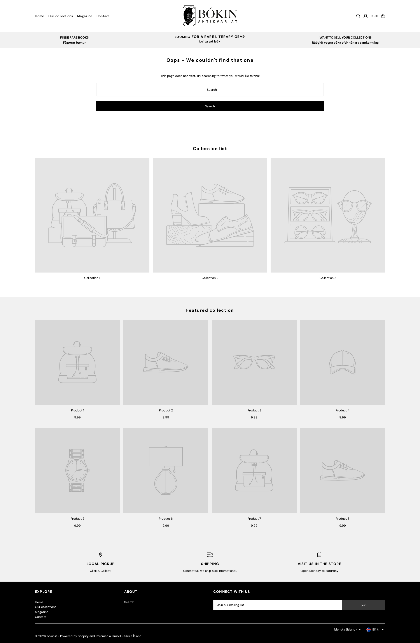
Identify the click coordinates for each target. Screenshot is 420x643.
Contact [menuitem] (102, 16)
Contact (40, 617)
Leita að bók (209, 41)
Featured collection (210, 310)
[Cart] (383, 16)
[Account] (366, 16)
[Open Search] (358, 16)
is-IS (374, 16)
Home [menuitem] (39, 16)
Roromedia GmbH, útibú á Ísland (119, 636)
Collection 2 (210, 278)
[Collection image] (92, 215)
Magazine (41, 612)
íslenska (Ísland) (345, 629)
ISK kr (376, 629)
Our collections (45, 607)
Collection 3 (328, 278)
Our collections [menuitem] (60, 16)
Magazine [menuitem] (84, 16)
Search (129, 602)
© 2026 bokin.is (46, 636)
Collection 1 (92, 278)
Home (39, 602)
